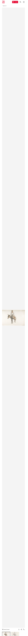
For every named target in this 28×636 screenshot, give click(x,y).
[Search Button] (20, 2)
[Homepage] (3, 2)
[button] (13, 318)
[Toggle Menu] (24, 2)
